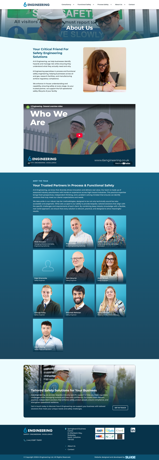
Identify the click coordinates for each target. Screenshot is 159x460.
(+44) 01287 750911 (34, 440)
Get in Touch (120, 408)
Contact (132, 4)
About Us (71, 446)
